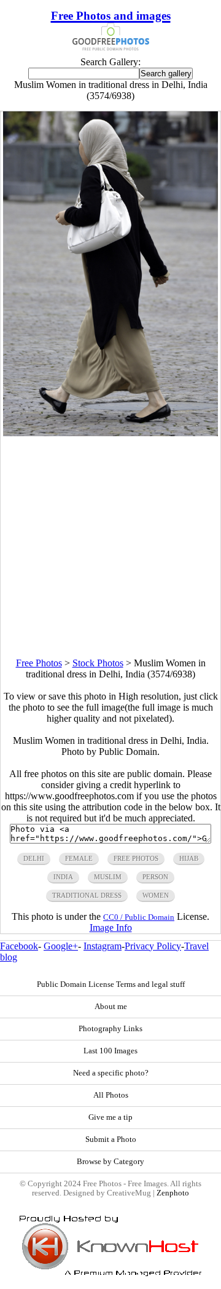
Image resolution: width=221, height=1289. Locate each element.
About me (111, 1006)
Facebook (19, 946)
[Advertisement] (110, 547)
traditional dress (87, 895)
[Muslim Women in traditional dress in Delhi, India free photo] (111, 433)
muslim (108, 876)
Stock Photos (97, 663)
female (79, 858)
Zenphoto (173, 1193)
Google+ (61, 946)
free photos (136, 858)
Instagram (102, 946)
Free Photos (39, 663)
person (155, 876)
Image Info (111, 927)
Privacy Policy (153, 946)
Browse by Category (110, 1161)
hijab (188, 858)
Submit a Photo (110, 1139)
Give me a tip (110, 1117)
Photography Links (110, 1028)
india (63, 876)
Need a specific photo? (111, 1073)
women (155, 895)
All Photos (110, 1095)
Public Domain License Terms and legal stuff (111, 984)
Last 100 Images (110, 1051)
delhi (33, 858)
